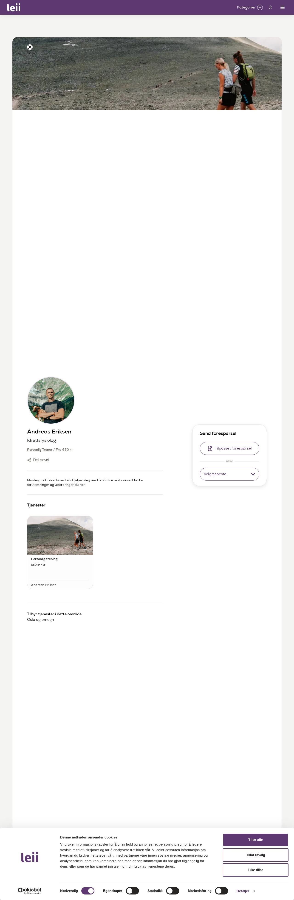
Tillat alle (255, 840)
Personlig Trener (39, 449)
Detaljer (243, 891)
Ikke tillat (255, 870)
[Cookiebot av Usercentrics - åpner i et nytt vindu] (30, 891)
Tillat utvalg (255, 855)
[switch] (132, 890)
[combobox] (229, 474)
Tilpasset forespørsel (233, 448)
